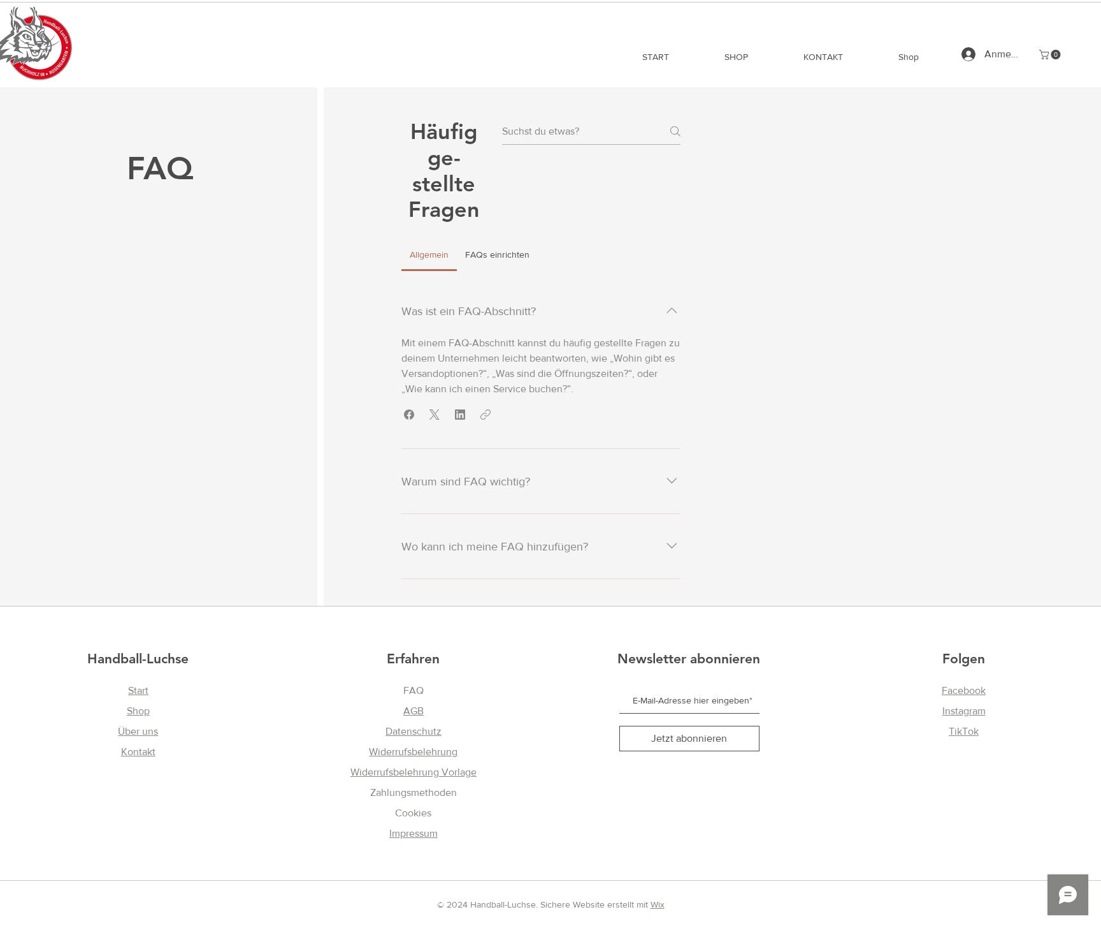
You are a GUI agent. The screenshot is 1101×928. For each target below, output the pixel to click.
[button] (1051, 54)
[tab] (429, 254)
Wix (658, 904)
